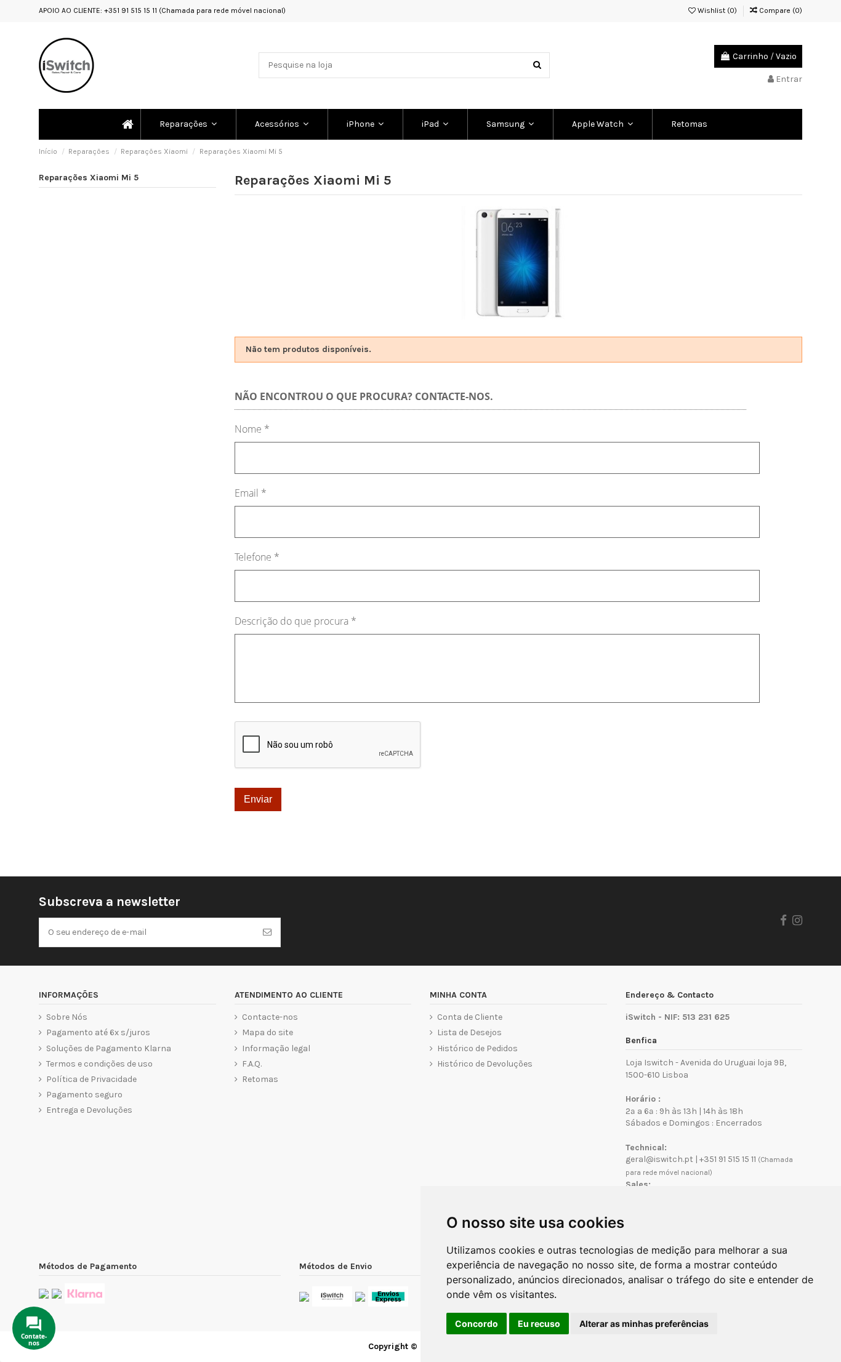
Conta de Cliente (469, 1017)
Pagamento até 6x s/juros (98, 1032)
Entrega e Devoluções (89, 1110)
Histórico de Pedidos (477, 1048)
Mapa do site (267, 1032)
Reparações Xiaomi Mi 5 (89, 177)
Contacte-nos (270, 1017)
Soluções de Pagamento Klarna (108, 1048)
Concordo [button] (476, 1323)
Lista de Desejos (469, 1032)
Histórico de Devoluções (485, 1064)
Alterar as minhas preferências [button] (644, 1323)
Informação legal (276, 1048)
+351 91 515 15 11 (727, 1159)
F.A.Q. (252, 1064)
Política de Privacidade (91, 1079)
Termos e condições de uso (99, 1064)
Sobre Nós (66, 1017)
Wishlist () (716, 10)
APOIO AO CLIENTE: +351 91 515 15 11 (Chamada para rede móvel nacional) (162, 10)
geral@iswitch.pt (659, 1159)
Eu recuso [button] (539, 1323)
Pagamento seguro (84, 1094)
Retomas (260, 1079)
